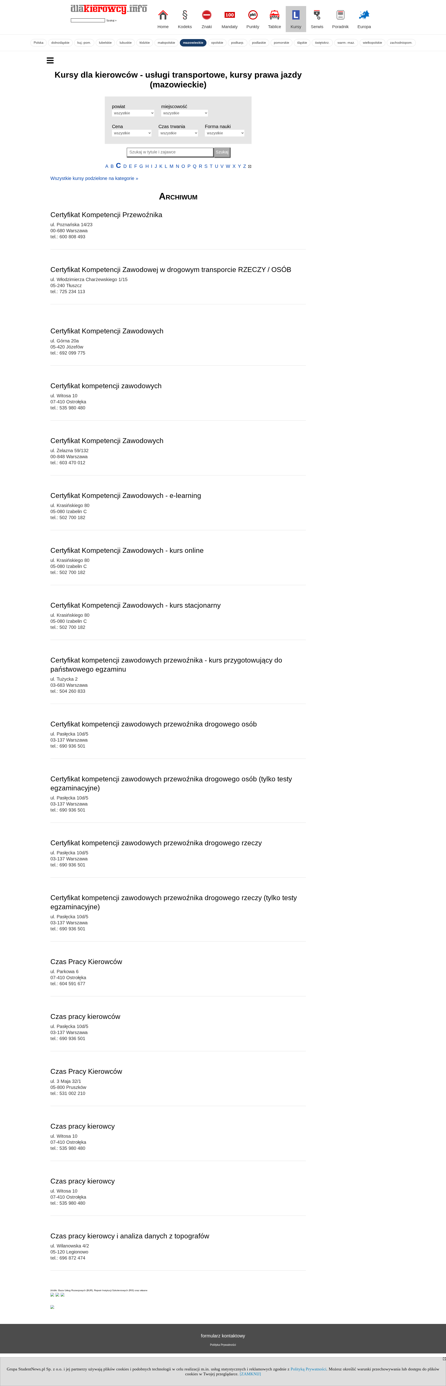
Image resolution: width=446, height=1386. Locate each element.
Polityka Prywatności (223, 1344)
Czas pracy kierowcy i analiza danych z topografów (129, 1236)
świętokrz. (322, 42)
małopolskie (166, 42)
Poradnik (340, 26)
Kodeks (185, 26)
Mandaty (230, 26)
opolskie (217, 42)
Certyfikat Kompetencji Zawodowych (107, 331)
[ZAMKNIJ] (250, 1374)
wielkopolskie (372, 42)
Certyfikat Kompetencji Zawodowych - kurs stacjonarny (135, 605)
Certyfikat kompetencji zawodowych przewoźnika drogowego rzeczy (156, 843)
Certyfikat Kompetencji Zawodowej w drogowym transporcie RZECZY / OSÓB (170, 269)
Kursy (296, 26)
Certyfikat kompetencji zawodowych (106, 386)
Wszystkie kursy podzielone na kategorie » (94, 178)
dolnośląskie (60, 42)
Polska (38, 42)
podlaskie (259, 42)
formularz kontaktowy (223, 1335)
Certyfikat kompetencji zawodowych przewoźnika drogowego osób (153, 724)
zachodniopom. (401, 42)
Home (163, 26)
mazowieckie (193, 42)
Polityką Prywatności (308, 1369)
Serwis (317, 26)
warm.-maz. (346, 42)
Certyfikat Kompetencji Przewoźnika (106, 215)
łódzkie (145, 42)
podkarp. (237, 42)
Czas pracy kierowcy (82, 1126)
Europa (364, 26)
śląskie (302, 42)
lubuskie (126, 42)
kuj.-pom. (84, 42)
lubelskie (105, 42)
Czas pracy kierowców (85, 1016)
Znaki (207, 26)
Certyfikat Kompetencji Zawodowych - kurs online (127, 550)
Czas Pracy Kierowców (86, 961)
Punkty (252, 26)
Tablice (274, 26)
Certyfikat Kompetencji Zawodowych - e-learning (125, 495)
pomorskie (281, 42)
